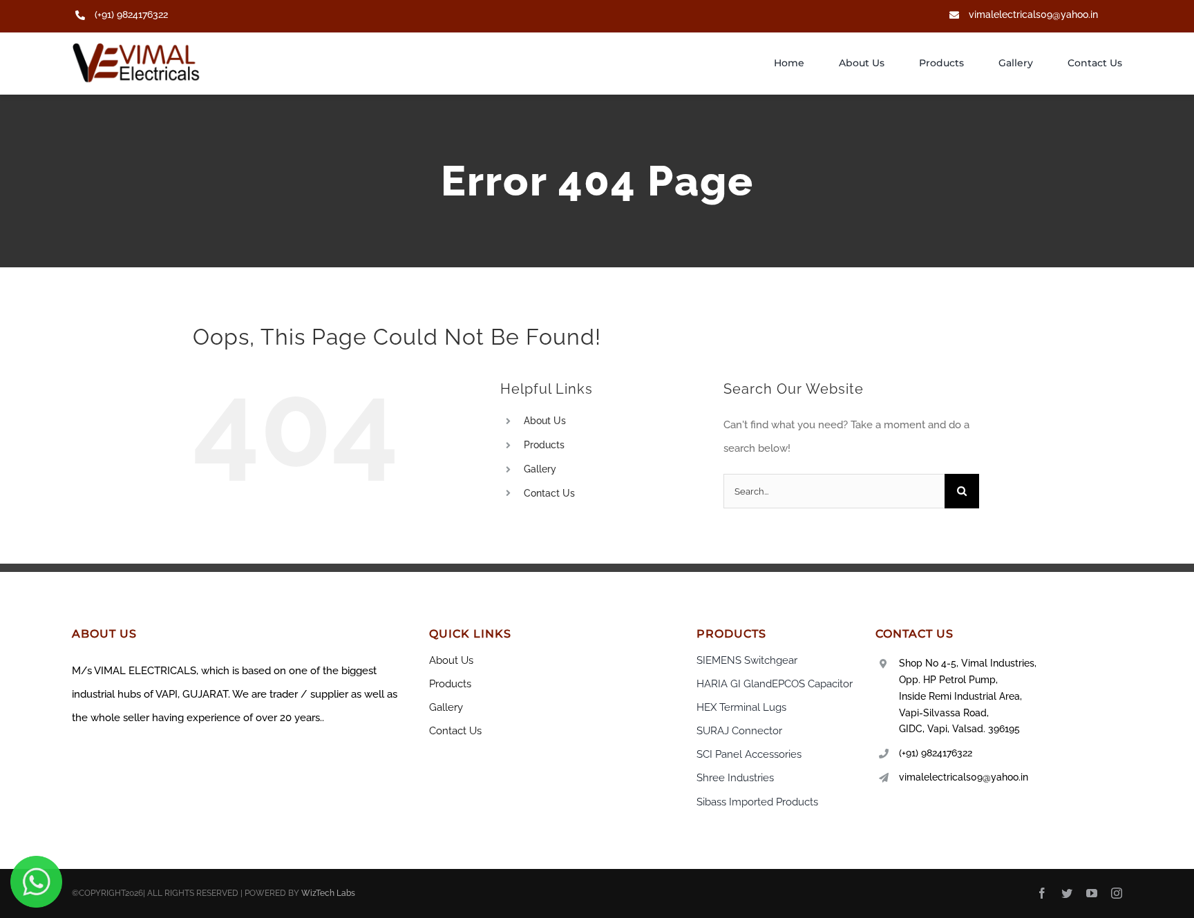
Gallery (540, 469)
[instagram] (1116, 893)
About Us (545, 420)
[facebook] (1042, 893)
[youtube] (1091, 893)
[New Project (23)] (137, 47)
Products (544, 444)
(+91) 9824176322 (131, 14)
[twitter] (1066, 893)
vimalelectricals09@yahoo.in (1033, 14)
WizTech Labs (328, 893)
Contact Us (549, 493)
